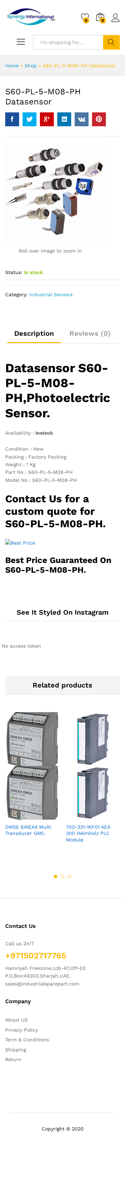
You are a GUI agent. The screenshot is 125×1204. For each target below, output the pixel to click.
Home (12, 65)
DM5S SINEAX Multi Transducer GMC (28, 830)
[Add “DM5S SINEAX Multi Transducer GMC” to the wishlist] (47, 815)
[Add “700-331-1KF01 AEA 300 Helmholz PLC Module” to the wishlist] (108, 815)
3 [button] (69, 876)
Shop (31, 65)
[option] (32, 780)
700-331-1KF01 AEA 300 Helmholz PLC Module (88, 833)
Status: (13, 272)
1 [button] (55, 876)
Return (13, 1059)
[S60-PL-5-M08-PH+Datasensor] (29, 119)
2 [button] (62, 876)
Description (34, 333)
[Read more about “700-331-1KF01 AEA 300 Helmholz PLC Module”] (76, 815)
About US (16, 1020)
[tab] (34, 336)
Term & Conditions (27, 1039)
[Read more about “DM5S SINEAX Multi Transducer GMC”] (15, 815)
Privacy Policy (21, 1030)
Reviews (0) (90, 333)
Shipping (15, 1049)
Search (111, 42)
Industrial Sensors (51, 294)
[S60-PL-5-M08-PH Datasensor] (12, 119)
